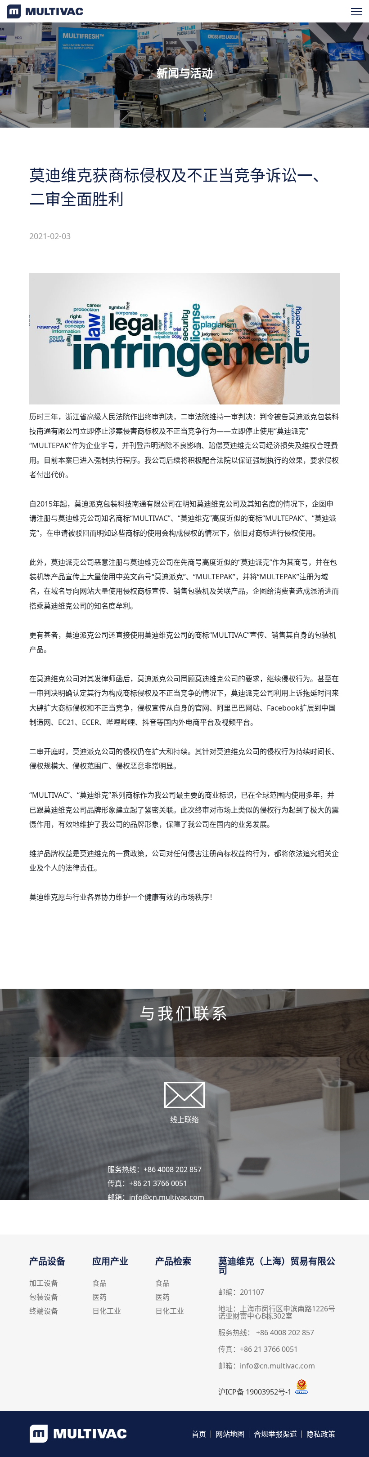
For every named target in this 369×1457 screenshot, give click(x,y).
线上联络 (184, 1119)
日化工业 (106, 1311)
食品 (99, 1283)
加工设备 (43, 1283)
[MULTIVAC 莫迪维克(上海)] (45, 15)
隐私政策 (320, 1434)
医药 (99, 1297)
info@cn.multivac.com (166, 1197)
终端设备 (43, 1311)
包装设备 (43, 1297)
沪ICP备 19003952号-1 (255, 1392)
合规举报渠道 (275, 1434)
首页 (199, 1434)
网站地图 (230, 1434)
